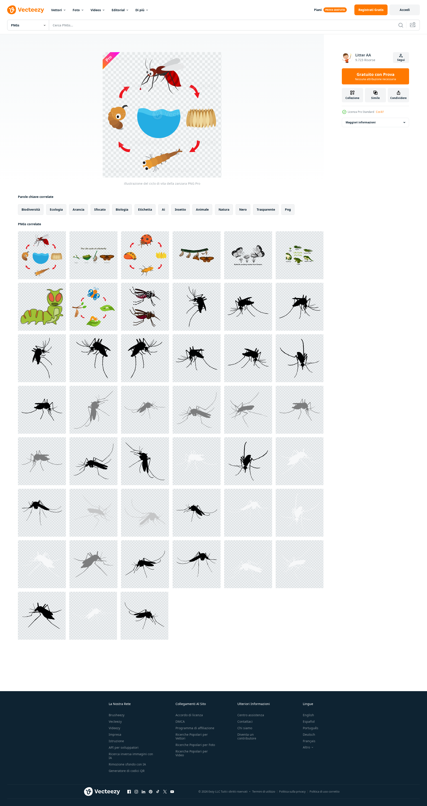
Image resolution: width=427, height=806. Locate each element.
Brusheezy (116, 715)
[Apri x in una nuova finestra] (165, 791)
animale (202, 209)
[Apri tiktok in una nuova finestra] (158, 791)
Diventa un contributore (246, 736)
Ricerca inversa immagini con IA (131, 756)
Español (309, 721)
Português (310, 728)
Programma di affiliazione (195, 728)
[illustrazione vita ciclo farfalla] (93, 307)
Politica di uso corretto (325, 791)
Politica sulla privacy (292, 791)
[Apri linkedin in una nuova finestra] (143, 791)
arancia (78, 209)
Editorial (118, 10)
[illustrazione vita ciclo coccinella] (145, 255)
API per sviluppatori (124, 747)
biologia (122, 209)
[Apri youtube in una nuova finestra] (172, 791)
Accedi (405, 10)
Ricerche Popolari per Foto (195, 745)
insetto (180, 209)
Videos (96, 10)
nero (243, 209)
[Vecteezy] (25, 9)
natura (224, 209)
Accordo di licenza (189, 715)
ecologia (56, 209)
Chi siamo (244, 728)
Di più (139, 10)
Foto (76, 10)
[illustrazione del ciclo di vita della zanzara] (42, 255)
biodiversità (31, 209)
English (308, 715)
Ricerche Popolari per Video (192, 753)
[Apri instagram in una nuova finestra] (136, 791)
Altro (306, 747)
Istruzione (116, 741)
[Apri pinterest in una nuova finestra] (150, 791)
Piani (318, 10)
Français (309, 741)
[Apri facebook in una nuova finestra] (129, 791)
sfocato (100, 209)
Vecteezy (115, 721)
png (288, 209)
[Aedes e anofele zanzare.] (145, 307)
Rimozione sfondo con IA (127, 764)
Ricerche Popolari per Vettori (192, 736)
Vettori (56, 10)
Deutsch (309, 734)
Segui (401, 60)
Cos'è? (380, 112)
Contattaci (245, 721)
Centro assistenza (250, 715)
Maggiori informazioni (361, 122)
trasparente (266, 209)
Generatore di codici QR (127, 771)
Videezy (114, 728)
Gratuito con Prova (375, 76)
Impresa (115, 734)
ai (163, 209)
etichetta (145, 209)
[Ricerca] (400, 25)
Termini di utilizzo (263, 791)
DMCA (180, 721)
